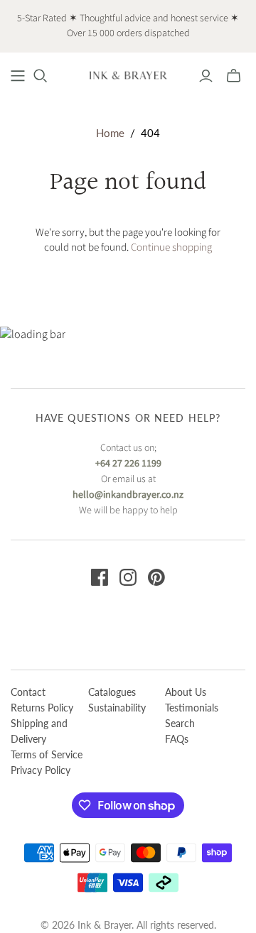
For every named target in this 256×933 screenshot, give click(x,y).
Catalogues (112, 692)
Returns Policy (42, 708)
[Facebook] (99, 577)
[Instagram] (128, 577)
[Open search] (40, 76)
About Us (185, 692)
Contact (28, 692)
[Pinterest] (156, 577)
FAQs (176, 739)
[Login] (205, 76)
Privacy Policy (40, 770)
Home (110, 132)
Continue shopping (171, 247)
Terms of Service (46, 754)
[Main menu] (18, 76)
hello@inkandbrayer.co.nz (128, 495)
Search (180, 723)
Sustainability (117, 708)
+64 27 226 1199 (128, 464)
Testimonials (191, 708)
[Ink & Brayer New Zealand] (128, 74)
